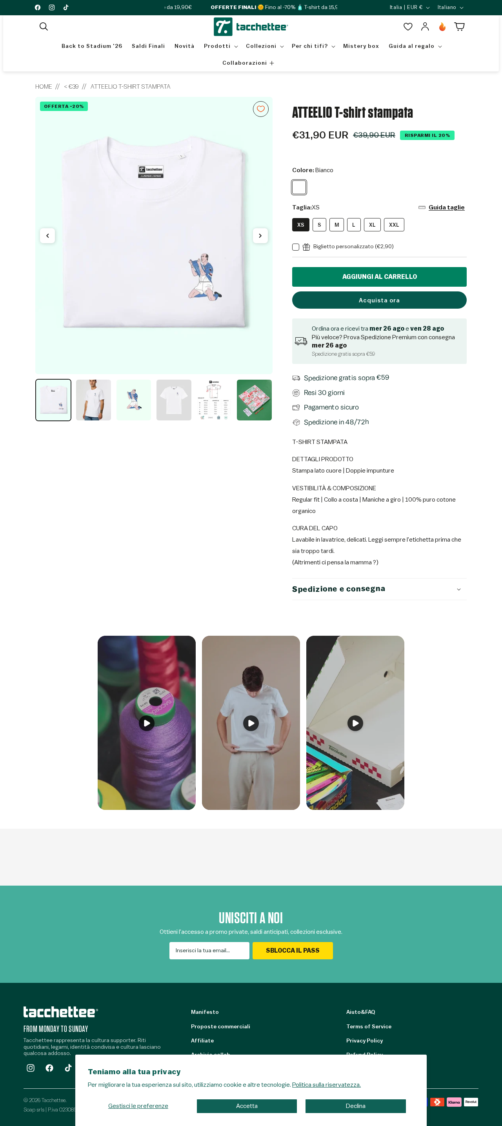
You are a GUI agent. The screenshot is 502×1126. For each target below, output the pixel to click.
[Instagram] (31, 1068)
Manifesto (205, 1012)
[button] (44, 26)
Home (43, 87)
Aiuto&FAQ (360, 1012)
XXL (394, 224)
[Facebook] (49, 1068)
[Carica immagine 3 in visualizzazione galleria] (134, 400)
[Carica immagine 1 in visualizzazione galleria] (53, 400)
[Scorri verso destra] (260, 235)
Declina (356, 1106)
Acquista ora (379, 301)
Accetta (247, 1106)
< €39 (71, 87)
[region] (154, 259)
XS (300, 224)
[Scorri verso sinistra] (47, 235)
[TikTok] (68, 1068)
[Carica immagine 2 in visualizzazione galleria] (93, 400)
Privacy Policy (364, 1041)
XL (372, 224)
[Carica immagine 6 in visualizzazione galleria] (254, 400)
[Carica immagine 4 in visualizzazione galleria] (174, 400)
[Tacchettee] (61, 1011)
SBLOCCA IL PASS (293, 951)
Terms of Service (368, 1027)
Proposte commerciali (220, 1027)
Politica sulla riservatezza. (326, 1085)
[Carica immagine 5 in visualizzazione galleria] (214, 400)
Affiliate (202, 1041)
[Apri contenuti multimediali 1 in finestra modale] (154, 236)
